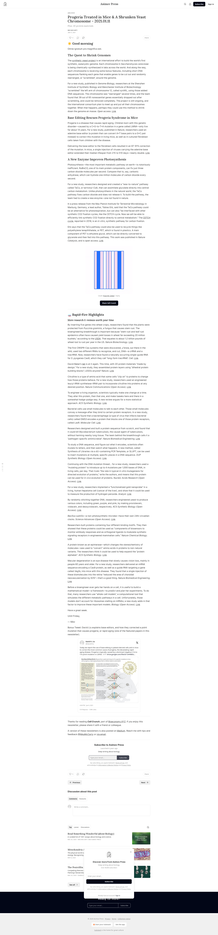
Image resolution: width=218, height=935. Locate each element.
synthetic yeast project (84, 60)
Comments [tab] (73, 799)
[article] (109, 838)
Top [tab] (70, 827)
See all (72, 885)
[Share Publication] (190, 4)
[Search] (185, 4)
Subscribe (199, 4)
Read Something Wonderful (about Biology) (91, 833)
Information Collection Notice (108, 889)
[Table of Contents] (2, 467)
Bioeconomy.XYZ (117, 721)
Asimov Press (96, 839)
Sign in (211, 4)
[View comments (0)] (78, 37)
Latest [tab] (76, 827)
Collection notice (124, 919)
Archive (71, 13)
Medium (121, 731)
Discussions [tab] (85, 827)
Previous (76, 782)
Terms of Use (120, 887)
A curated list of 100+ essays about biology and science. (89, 837)
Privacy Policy (126, 889)
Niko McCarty (73, 30)
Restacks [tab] (82, 799)
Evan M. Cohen (108, 296)
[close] (131, 852)
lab (83, 364)
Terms (114, 919)
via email (101, 734)
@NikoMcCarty (85, 734)
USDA (98, 338)
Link (114, 111)
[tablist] (77, 799)
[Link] (64, 43)
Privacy (107, 919)
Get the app (120, 924)
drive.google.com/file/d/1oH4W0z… (121, 654)
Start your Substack (103, 924)
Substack (97, 930)
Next (143, 782)
